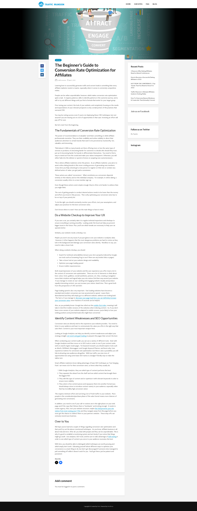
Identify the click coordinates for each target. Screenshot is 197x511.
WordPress (110, 506)
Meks (98, 506)
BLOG (155, 4)
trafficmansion (62, 80)
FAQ (147, 4)
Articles (58, 60)
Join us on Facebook (140, 111)
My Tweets (134, 134)
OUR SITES (138, 4)
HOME (128, 4)
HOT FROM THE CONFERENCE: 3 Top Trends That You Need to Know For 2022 (143, 86)
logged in (67, 487)
